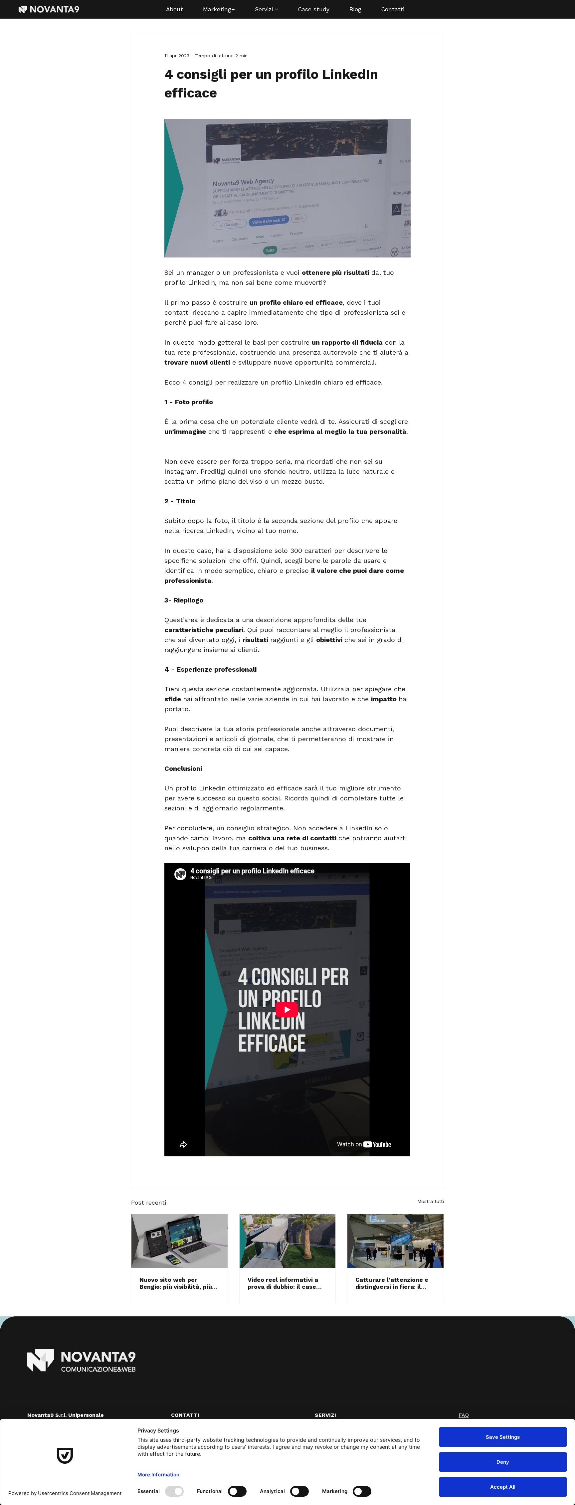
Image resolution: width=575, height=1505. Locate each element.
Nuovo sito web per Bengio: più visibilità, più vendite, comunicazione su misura (175, 1283)
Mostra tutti (430, 1201)
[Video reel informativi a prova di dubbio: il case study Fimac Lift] (288, 1241)
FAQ (464, 1415)
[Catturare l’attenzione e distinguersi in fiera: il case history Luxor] (395, 1241)
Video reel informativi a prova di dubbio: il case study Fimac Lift (283, 1283)
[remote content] (287, 1010)
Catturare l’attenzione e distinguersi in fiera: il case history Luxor (391, 1283)
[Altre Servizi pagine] (276, 9)
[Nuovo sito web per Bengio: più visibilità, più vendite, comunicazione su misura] (179, 1241)
